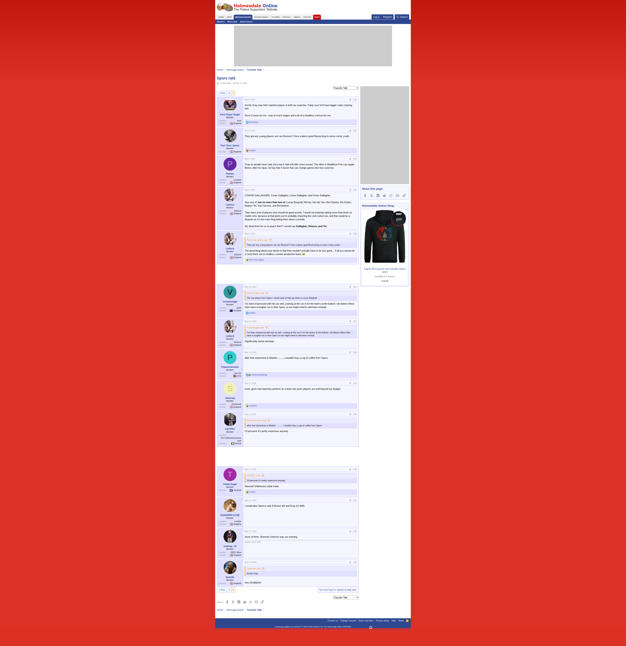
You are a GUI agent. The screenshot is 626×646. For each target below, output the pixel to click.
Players (276, 17)
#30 (355, 414)
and (259, 375)
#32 (355, 500)
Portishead (236, 404)
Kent (239, 121)
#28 (355, 352)
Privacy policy (382, 620)
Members (221, 22)
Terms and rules (365, 620)
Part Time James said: (257, 240)
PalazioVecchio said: (257, 420)
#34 (355, 562)
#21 (355, 100)
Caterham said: (254, 568)
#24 (355, 190)
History (307, 17)
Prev (223, 93)
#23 (355, 159)
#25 (355, 234)
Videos (297, 17)
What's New (232, 22)
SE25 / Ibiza (236, 552)
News (229, 17)
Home (221, 17)
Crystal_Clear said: (256, 293)
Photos (287, 17)
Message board (243, 17)
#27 (355, 321)
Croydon (237, 180)
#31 (355, 469)
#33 (355, 531)
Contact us (333, 620)
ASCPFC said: (254, 475)
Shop (317, 17)
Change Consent (348, 620)
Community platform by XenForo (299, 627)
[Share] (350, 100)
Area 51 (237, 373)
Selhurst (237, 211)
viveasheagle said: (255, 327)
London (237, 521)
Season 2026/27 (261, 17)
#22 (355, 131)
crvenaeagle (225, 83)
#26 (355, 287)
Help (394, 620)
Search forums (246, 22)
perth (239, 308)
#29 (355, 383)
